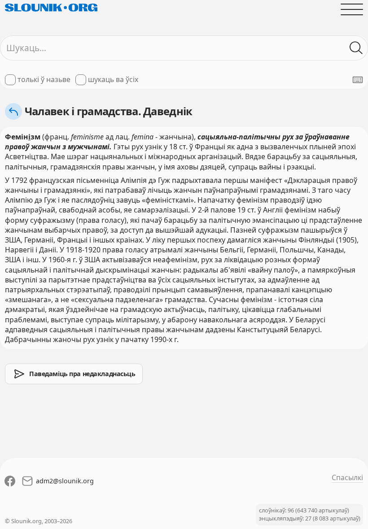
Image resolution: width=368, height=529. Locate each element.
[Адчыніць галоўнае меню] (352, 9)
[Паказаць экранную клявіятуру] (357, 79)
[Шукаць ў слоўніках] (356, 48)
